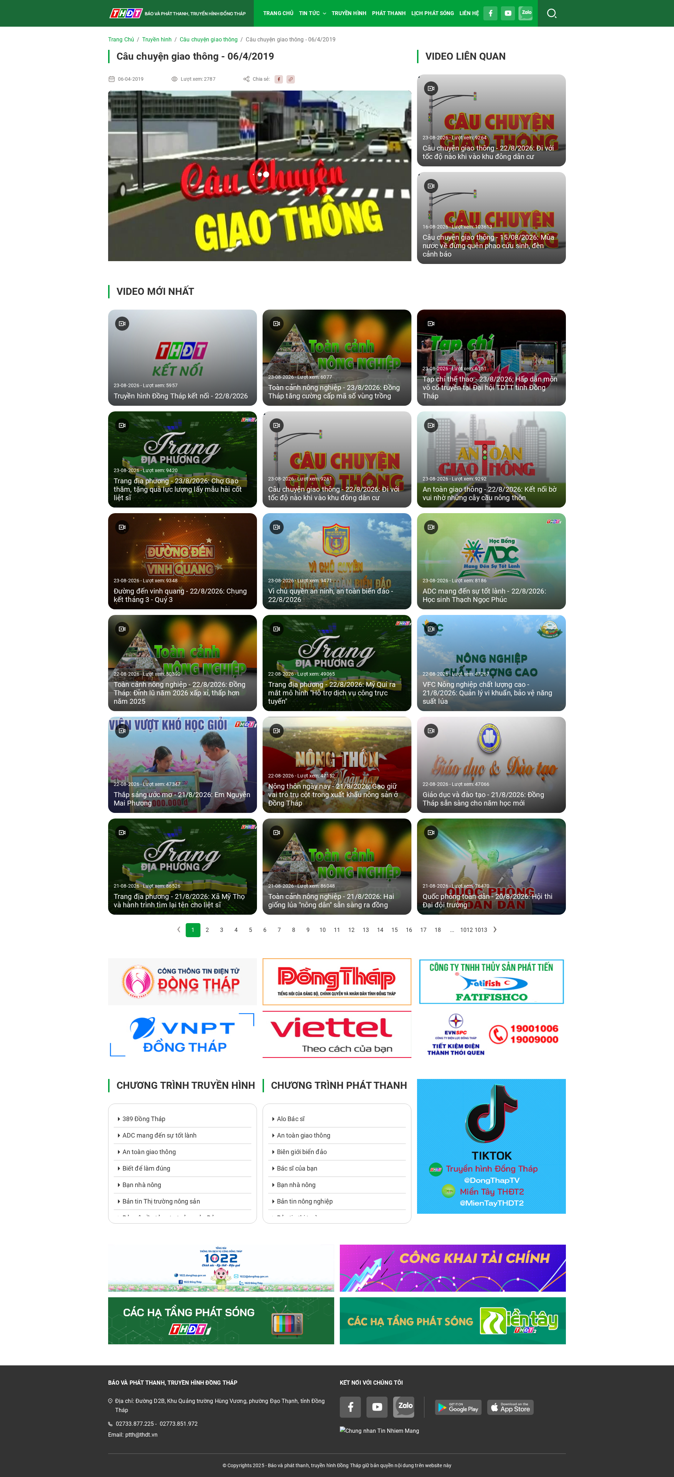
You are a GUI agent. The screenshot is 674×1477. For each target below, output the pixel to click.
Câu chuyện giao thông (209, 39)
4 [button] (236, 930)
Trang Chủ (121, 39)
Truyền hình (157, 39)
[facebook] (277, 79)
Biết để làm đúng (147, 1168)
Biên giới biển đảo (302, 1151)
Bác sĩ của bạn (297, 1168)
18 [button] (438, 930)
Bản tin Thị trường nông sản (161, 1201)
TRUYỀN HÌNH (349, 13)
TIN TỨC (309, 13)
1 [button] (192, 930)
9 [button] (308, 930)
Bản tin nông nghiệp (305, 1201)
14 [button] (380, 930)
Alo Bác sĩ (290, 1118)
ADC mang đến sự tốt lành (160, 1135)
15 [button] (394, 930)
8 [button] (293, 930)
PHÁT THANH (389, 13)
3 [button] (221, 930)
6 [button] (264, 930)
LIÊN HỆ (469, 13)
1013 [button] (481, 930)
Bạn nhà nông (142, 1184)
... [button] (452, 930)
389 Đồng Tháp (144, 1118)
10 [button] (322, 930)
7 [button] (279, 930)
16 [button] (409, 930)
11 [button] (337, 930)
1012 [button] (466, 930)
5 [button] (250, 930)
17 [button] (423, 930)
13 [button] (366, 930)
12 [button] (351, 930)
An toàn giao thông (149, 1151)
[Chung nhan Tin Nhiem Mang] (453, 1431)
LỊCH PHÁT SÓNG (432, 13)
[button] (495, 930)
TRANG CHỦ (278, 13)
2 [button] (207, 930)
